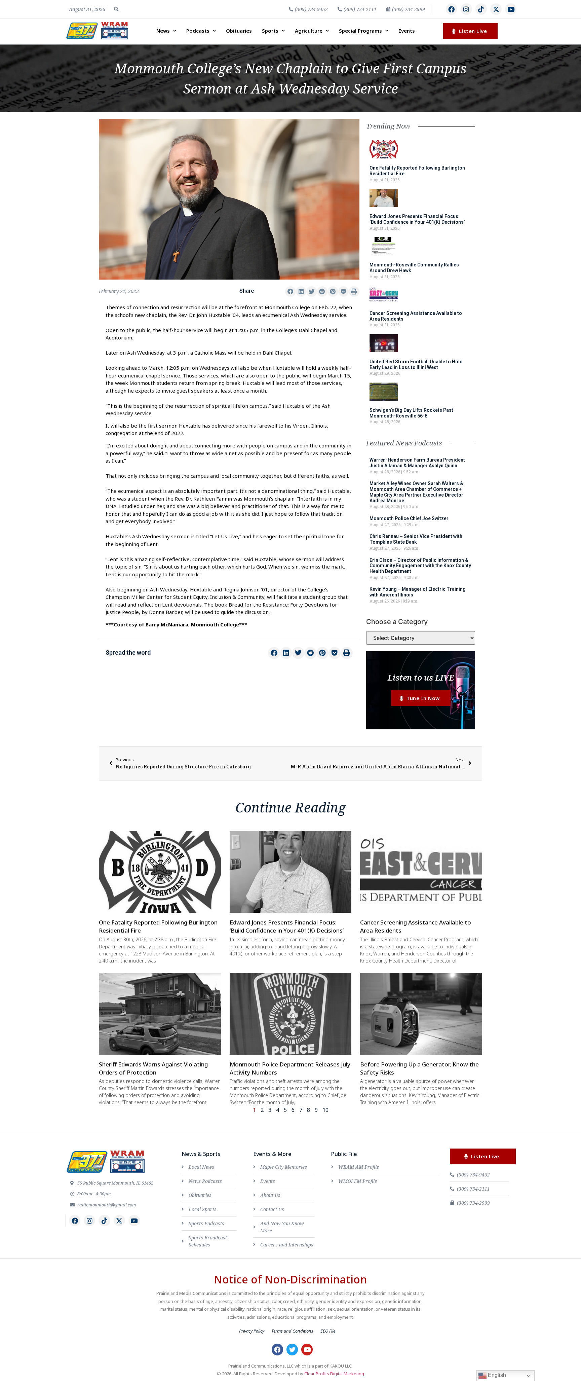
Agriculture (308, 30)
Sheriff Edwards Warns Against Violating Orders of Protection (153, 1068)
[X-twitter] (496, 9)
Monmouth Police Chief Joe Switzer (409, 518)
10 (325, 1110)
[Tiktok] (481, 9)
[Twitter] (292, 1349)
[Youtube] (510, 9)
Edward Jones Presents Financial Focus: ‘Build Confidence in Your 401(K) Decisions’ (417, 219)
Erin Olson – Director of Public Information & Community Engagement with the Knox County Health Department (420, 565)
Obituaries (239, 30)
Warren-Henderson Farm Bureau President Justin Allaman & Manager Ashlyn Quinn (417, 462)
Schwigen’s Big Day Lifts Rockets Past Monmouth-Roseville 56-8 (411, 413)
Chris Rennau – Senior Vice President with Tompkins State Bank (416, 539)
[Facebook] (451, 9)
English (496, 1375)
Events (406, 30)
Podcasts (197, 30)
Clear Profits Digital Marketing (334, 1374)
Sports (270, 30)
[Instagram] (466, 9)
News (163, 30)
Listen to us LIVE (421, 677)
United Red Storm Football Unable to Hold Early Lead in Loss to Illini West (416, 364)
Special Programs (360, 30)
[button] (116, 9)
